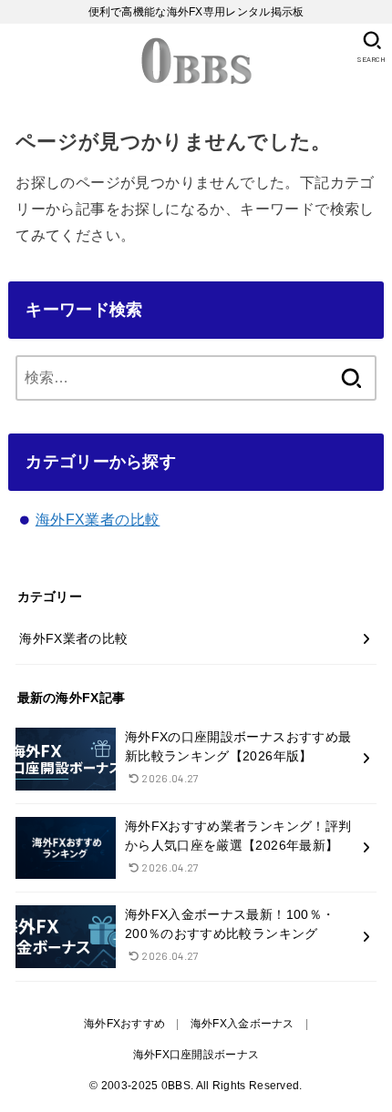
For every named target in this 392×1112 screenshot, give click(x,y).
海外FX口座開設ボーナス (196, 1054)
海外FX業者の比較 (98, 519)
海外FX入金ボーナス (242, 1023)
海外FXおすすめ (124, 1023)
